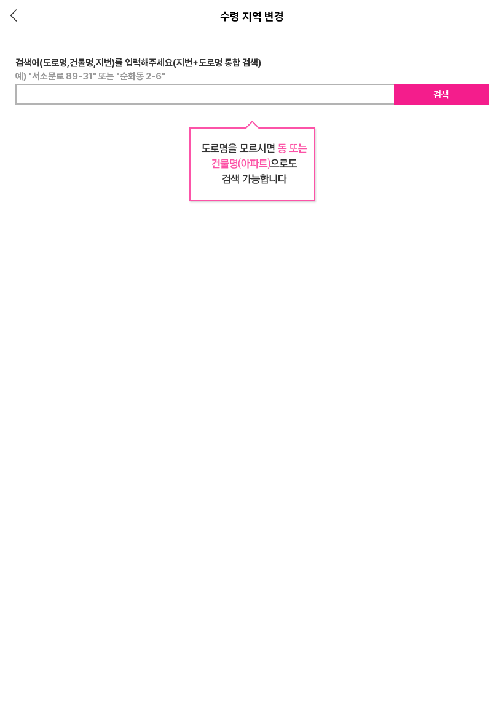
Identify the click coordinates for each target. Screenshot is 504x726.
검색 (441, 94)
